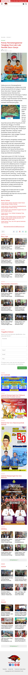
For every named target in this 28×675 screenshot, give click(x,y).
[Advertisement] (14, 20)
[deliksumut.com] (6, 4)
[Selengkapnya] (26, 566)
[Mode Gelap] (23, 4)
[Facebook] (10, 665)
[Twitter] (13, 665)
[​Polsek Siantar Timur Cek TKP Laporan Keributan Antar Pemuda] (21, 269)
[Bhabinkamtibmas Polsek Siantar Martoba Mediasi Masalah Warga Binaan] (21, 573)
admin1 (5, 50)
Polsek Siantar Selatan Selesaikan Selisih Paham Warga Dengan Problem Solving (13, 203)
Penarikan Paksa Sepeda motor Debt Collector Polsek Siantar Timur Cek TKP (7, 593)
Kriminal (3, 40)
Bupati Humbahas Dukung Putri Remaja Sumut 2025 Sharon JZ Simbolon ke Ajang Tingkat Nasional (20, 640)
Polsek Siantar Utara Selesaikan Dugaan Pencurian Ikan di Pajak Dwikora (13, 210)
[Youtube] (18, 665)
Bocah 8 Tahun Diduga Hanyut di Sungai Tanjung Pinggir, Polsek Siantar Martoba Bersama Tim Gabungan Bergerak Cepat (13, 218)
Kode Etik (10, 669)
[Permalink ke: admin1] (2, 50)
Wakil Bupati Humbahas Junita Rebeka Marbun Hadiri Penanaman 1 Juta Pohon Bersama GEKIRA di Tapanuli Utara (7, 627)
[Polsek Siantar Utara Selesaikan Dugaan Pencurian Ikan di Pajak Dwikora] (7, 255)
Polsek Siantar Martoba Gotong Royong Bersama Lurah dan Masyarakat (7, 579)
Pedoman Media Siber (20, 669)
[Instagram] (15, 665)
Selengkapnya (13, 560)
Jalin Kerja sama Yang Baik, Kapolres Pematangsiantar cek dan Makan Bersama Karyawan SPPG (6, 640)
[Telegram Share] (23, 232)
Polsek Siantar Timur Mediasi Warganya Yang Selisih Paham (12, 214)
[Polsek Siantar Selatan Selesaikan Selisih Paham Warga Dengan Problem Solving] (7, 241)
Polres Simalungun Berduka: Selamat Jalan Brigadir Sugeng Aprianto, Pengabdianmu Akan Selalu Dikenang (7, 614)
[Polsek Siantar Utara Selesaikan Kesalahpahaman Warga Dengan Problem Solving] (21, 241)
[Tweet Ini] (17, 232)
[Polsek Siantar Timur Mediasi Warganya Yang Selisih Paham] (21, 255)
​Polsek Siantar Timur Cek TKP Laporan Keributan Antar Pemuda (13, 222)
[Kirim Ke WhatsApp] (26, 232)
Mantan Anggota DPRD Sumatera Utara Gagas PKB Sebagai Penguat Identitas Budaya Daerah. (21, 614)
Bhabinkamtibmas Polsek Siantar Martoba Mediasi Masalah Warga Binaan (21, 579)
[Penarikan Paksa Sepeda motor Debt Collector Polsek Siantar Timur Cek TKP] (7, 587)
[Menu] (2, 4)
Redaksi (5, 669)
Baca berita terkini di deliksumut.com (14, 226)
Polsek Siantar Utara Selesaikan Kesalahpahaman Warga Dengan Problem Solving (13, 207)
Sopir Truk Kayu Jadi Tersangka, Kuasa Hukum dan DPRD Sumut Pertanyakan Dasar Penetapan (20, 593)
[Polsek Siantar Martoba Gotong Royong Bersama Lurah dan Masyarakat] (7, 573)
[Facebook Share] (14, 232)
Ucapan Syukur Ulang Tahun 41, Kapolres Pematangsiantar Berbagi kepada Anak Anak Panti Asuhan (20, 627)
